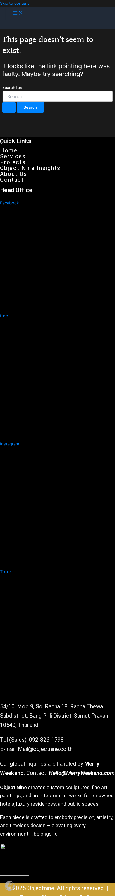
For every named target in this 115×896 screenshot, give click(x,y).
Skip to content (14, 3)
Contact (12, 179)
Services (13, 156)
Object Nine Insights (30, 168)
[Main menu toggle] (18, 13)
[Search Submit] (9, 107)
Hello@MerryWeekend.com (82, 773)
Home (9, 150)
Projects (13, 162)
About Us (13, 174)
